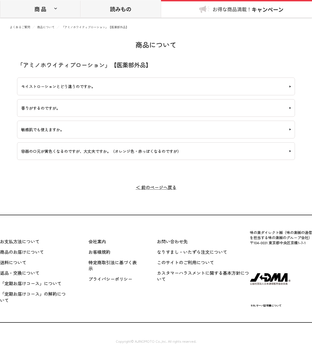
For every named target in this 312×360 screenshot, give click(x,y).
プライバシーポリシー (110, 279)
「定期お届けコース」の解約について (33, 297)
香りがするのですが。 (40, 108)
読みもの (120, 9)
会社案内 (97, 241)
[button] (266, 294)
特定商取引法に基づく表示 (112, 265)
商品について (46, 27)
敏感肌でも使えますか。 (42, 129)
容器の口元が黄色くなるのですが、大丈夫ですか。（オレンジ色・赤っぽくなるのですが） (101, 151)
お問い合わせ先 (172, 241)
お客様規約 (99, 252)
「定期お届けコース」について (30, 283)
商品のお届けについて (22, 252)
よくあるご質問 (20, 27)
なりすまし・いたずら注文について (192, 252)
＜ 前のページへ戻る (156, 187)
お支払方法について (19, 241)
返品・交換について (19, 273)
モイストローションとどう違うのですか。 (58, 86)
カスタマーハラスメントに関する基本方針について (203, 276)
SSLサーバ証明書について (266, 305)
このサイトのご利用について (185, 262)
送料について (13, 262)
